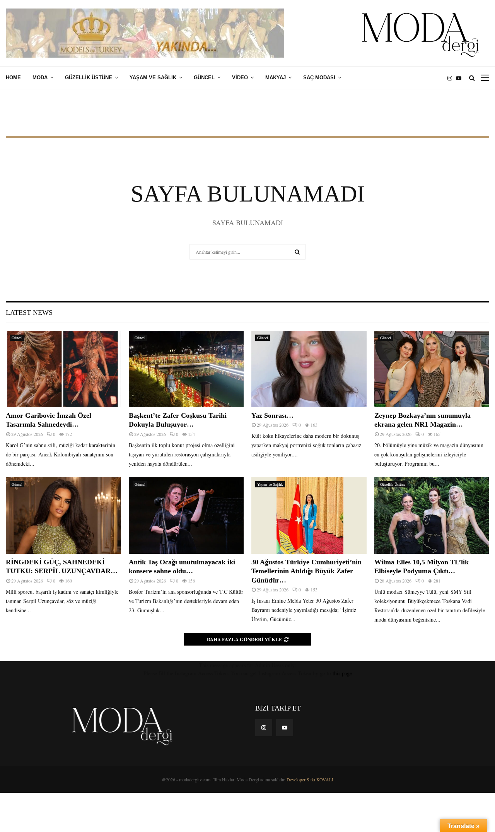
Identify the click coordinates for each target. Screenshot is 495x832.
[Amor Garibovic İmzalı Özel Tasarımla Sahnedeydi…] (63, 369)
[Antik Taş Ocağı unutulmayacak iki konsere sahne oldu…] (186, 515)
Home (13, 77)
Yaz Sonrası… (272, 415)
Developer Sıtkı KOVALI (310, 779)
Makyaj (275, 77)
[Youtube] (460, 78)
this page (342, 673)
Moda (40, 77)
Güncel (204, 77)
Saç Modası (319, 77)
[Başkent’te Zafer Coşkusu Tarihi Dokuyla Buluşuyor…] (186, 369)
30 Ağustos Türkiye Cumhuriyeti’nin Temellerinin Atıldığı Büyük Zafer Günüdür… (306, 571)
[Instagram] (451, 78)
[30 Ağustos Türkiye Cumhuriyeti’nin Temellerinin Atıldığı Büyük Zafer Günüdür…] (309, 515)
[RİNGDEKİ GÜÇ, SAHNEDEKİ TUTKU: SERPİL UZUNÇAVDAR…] (63, 515)
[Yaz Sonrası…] (309, 369)
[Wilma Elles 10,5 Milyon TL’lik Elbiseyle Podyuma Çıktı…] (432, 515)
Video (240, 77)
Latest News (29, 312)
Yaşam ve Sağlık (153, 77)
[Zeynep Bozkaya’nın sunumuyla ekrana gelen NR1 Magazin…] (432, 369)
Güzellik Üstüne (88, 77)
